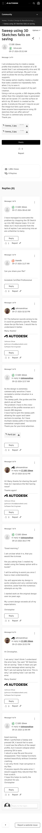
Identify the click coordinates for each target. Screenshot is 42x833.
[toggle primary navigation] (4, 3)
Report (21, 153)
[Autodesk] (13, 3)
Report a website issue (28, 825)
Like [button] (19, 149)
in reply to (22, 378)
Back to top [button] (5, 825)
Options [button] (35, 30)
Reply (21, 142)
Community (7, 14)
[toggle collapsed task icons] (29, 3)
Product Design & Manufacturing (20, 20)
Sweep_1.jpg (11, 125)
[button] (39, 38)
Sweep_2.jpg (11, 131)
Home (4, 20)
